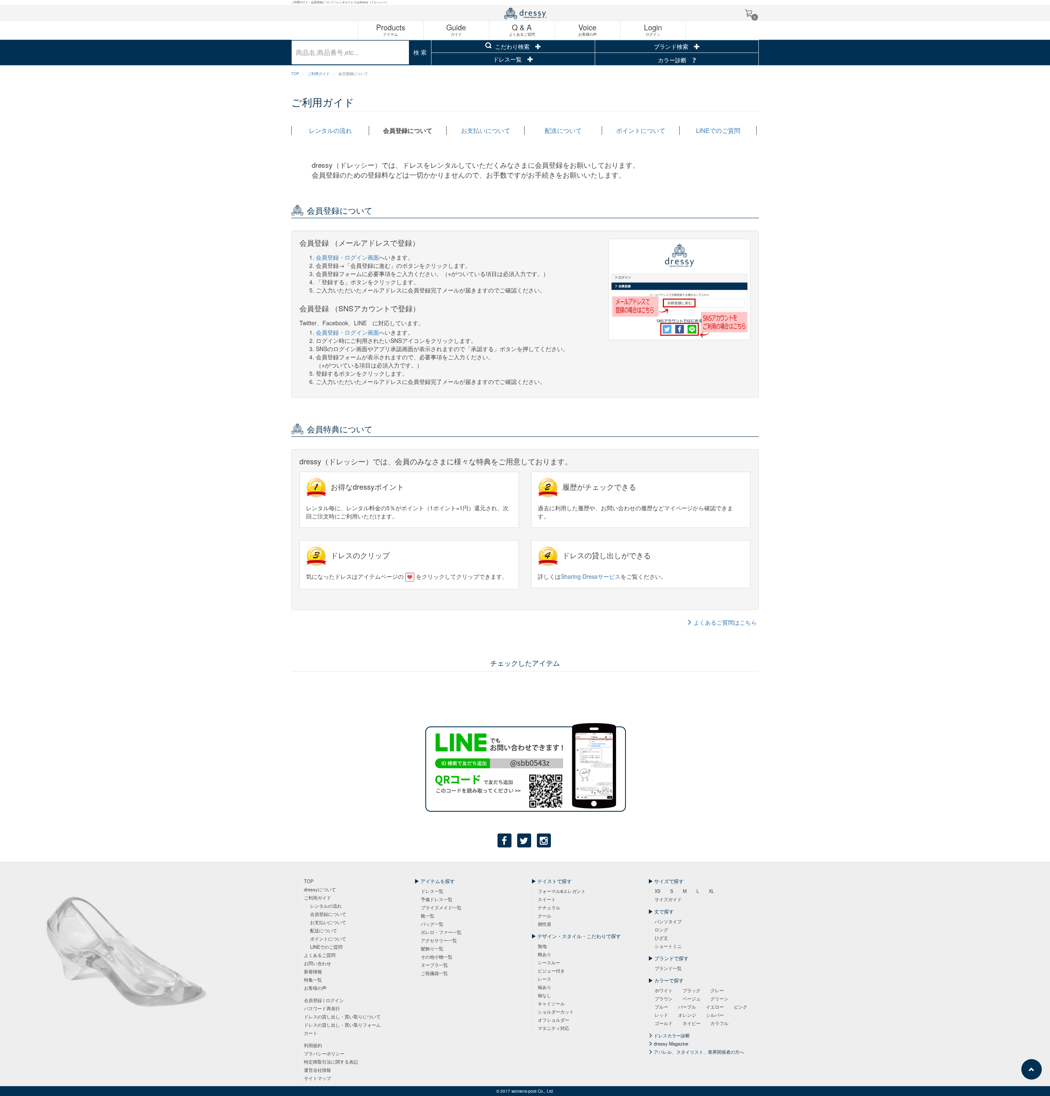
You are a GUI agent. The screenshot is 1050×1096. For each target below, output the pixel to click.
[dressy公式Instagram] (544, 840)
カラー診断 (673, 60)
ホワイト (664, 990)
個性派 (544, 923)
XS (657, 891)
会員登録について (407, 130)
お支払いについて (485, 130)
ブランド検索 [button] (672, 46)
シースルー (549, 962)
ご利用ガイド (319, 73)
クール (544, 915)
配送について (563, 130)
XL (711, 891)
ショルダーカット (556, 1011)
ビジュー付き (551, 970)
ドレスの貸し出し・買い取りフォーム (342, 1024)
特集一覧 (313, 979)
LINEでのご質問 (718, 130)
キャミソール (551, 1003)
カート (310, 1033)
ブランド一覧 (668, 968)
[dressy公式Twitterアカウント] (524, 840)
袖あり (544, 987)
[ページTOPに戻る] (1031, 1069)
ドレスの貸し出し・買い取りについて (342, 1016)
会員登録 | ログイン (324, 1000)
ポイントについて (640, 130)
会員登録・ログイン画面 (347, 257)
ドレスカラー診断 (671, 1035)
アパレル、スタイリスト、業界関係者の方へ (698, 1051)
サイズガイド (668, 899)
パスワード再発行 (322, 1008)
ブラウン (664, 998)
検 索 (420, 52)
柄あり (544, 954)
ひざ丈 (661, 937)
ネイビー (691, 1023)
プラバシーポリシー (324, 1053)
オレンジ (687, 1015)
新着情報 (313, 971)
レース (544, 978)
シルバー (715, 1015)
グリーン (719, 998)
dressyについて (320, 889)
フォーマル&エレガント (562, 891)
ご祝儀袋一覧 (434, 973)
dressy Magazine (670, 1043)
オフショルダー (553, 1019)
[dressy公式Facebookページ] (504, 840)
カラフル (719, 1023)
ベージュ (691, 998)
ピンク (740, 1006)
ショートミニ (668, 946)
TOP (295, 73)
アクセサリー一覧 (439, 940)
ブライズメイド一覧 (441, 907)
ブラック (691, 990)
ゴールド (664, 1023)
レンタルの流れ (330, 130)
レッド (661, 1015)
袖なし (544, 995)
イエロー (715, 1006)
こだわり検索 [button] (512, 46)
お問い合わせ (317, 963)
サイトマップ (317, 1078)
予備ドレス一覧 (436, 899)
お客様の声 (315, 987)
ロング (661, 929)
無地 (542, 946)
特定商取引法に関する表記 (331, 1061)
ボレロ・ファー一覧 (441, 932)
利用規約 (313, 1045)
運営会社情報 (317, 1069)
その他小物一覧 (436, 956)
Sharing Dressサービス (591, 576)
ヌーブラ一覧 (434, 964)
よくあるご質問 (320, 955)
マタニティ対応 (553, 1028)
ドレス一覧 (508, 59)
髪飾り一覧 (432, 948)
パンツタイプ (668, 921)
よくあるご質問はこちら (724, 622)
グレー (717, 990)
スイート (547, 899)
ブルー (661, 1006)
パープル (687, 1006)
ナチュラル (549, 907)
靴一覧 (427, 915)
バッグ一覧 (432, 923)
